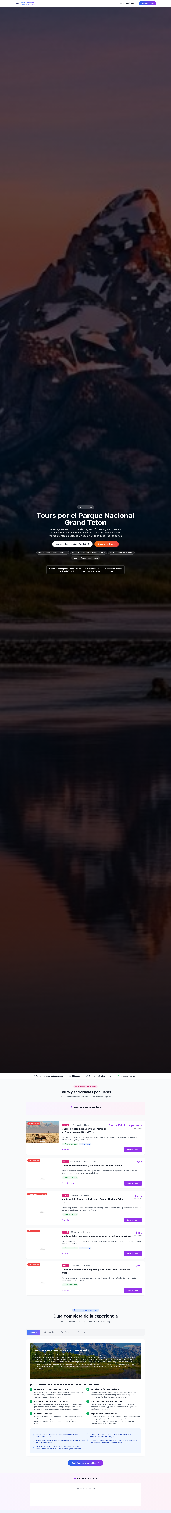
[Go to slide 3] (43, 1141)
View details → (68, 1150)
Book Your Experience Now (84, 1463)
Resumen (33, 1332)
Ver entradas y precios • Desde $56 (72, 544)
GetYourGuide (90, 1488)
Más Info (81, 1332)
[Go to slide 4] (44, 1141)
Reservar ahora (147, 3)
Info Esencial (49, 1332)
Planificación (66, 1332)
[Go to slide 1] (41, 1141)
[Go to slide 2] (42, 1141)
